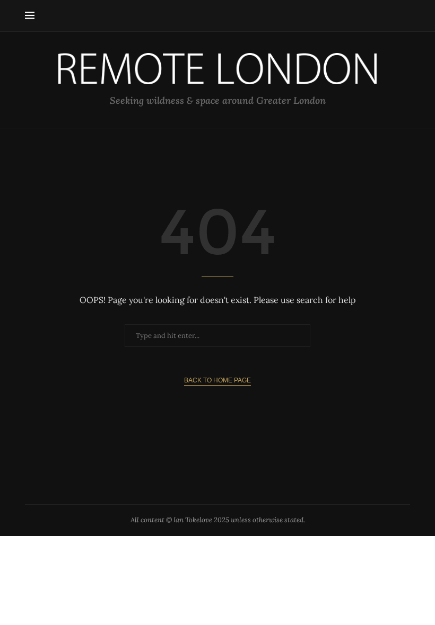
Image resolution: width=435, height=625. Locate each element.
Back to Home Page (217, 380)
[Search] (404, 16)
